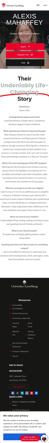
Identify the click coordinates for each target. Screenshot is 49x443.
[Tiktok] (27, 393)
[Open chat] (44, 438)
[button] (25, 46)
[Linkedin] (22, 393)
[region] (24, 427)
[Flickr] (36, 393)
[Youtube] (31, 393)
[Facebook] (13, 393)
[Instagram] (17, 393)
